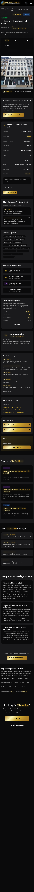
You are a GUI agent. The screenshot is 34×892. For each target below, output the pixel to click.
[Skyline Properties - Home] (10, 3)
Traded (22, 682)
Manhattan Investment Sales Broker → (13, 407)
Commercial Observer (17, 678)
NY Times (3, 687)
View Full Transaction (11, 188)
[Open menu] (31, 3)
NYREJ (26, 678)
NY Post (11, 687)
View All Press (7, 391)
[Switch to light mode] (26, 3)
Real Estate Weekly (20, 687)
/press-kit (24, 691)
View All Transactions (17, 725)
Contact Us (17, 447)
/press (12, 691)
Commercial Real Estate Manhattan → (13, 412)
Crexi (27, 682)
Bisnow (16, 682)
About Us (17, 324)
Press (7, 8)
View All (29, 461)
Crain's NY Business (6, 682)
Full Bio (5, 347)
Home (3, 8)
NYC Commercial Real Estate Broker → (13, 410)
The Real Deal (13, 9)
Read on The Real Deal (12, 115)
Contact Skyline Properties (17, 719)
